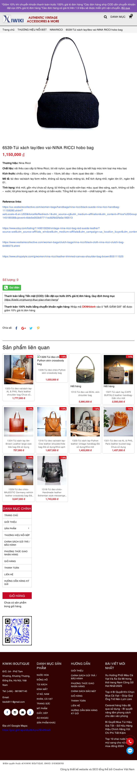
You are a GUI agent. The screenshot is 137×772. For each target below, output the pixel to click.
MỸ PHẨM (42, 708)
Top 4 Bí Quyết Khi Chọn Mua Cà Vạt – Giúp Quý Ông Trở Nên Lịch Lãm (119, 695)
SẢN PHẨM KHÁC (46, 722)
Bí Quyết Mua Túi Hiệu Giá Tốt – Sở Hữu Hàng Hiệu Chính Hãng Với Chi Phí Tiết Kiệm (118, 727)
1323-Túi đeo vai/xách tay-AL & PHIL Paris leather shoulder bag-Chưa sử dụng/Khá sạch (18, 391)
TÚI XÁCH (42, 684)
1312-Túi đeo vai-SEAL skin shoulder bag (85, 393)
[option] (68, 85)
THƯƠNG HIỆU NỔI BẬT (17, 534)
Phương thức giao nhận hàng (15, 553)
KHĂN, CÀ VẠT (45, 698)
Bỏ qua (125, 7)
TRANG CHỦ (11, 515)
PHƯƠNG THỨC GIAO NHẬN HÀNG (82, 685)
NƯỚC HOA (43, 674)
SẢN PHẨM (10, 528)
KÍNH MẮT (42, 688)
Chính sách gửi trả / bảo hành (17, 543)
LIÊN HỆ (8, 574)
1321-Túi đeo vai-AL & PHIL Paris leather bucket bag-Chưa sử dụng (118, 443)
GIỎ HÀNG (10, 561)
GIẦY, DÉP (42, 712)
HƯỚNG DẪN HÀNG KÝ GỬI (16, 582)
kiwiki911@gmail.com (14, 701)
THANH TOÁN (11, 567)
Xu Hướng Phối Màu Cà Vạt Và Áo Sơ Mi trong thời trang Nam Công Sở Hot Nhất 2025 (119, 680)
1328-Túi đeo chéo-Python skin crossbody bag (52, 371)
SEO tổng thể (100, 769)
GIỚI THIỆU (10, 521)
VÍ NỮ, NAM (43, 693)
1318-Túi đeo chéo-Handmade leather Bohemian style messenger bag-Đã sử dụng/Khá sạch (52, 492)
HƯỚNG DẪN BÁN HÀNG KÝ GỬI (84, 712)
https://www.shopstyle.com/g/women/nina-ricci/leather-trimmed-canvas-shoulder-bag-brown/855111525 (63, 256)
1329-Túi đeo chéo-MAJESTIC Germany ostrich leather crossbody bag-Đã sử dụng (18, 492)
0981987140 (130, 750)
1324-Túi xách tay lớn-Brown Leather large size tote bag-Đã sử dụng (19, 443)
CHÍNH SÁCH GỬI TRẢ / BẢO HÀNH (84, 677)
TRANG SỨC (43, 703)
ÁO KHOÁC (43, 717)
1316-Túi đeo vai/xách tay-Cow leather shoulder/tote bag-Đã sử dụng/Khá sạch (51, 443)
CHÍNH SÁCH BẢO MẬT (83, 690)
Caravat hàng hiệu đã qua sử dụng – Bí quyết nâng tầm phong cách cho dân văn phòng (118, 710)
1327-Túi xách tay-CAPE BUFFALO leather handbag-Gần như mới (118, 394)
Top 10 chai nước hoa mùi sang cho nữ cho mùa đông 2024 (118, 742)
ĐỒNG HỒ (42, 679)
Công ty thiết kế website (74, 769)
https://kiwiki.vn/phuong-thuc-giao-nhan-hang (30, 299)
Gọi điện (14, 287)
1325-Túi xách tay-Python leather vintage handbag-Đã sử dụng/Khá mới (85, 443)
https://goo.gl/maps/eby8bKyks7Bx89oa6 (27, 729)
